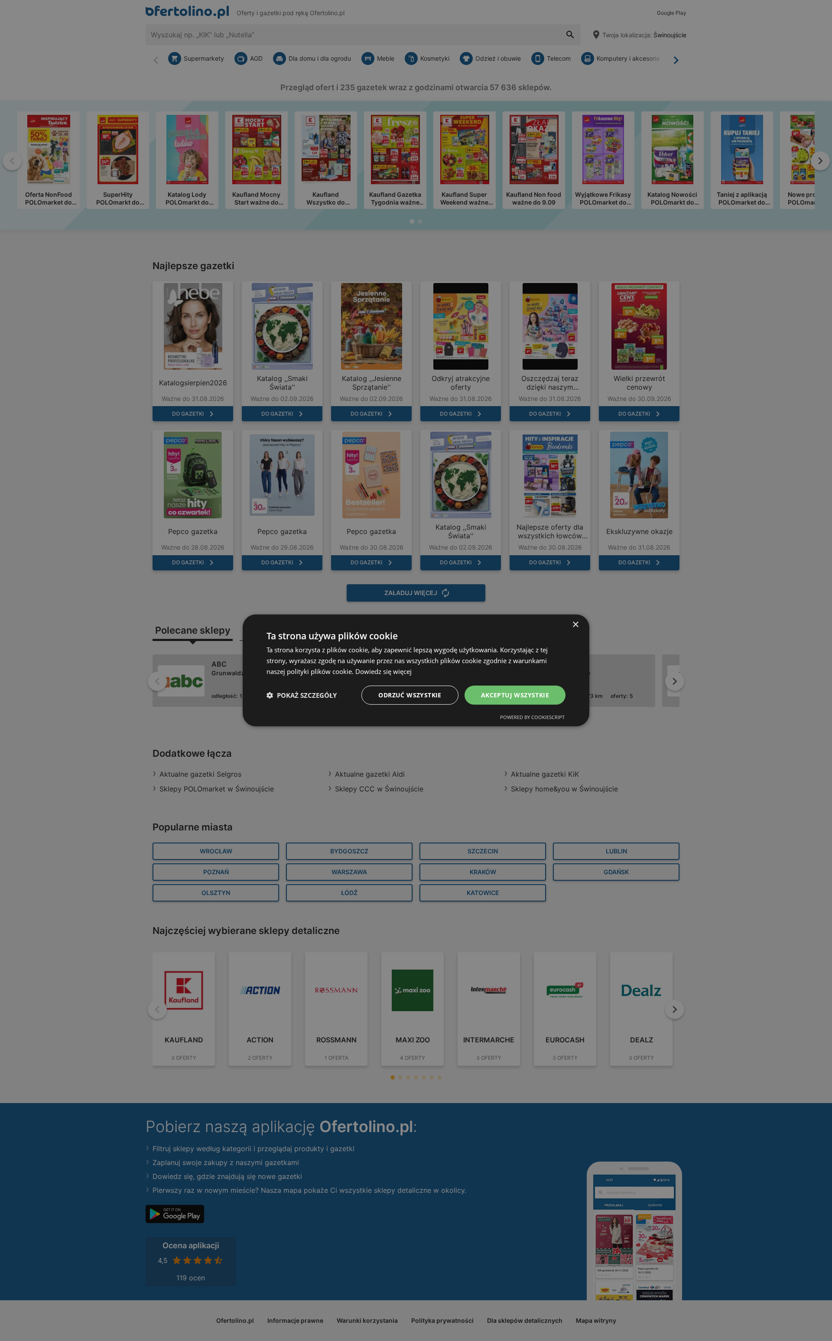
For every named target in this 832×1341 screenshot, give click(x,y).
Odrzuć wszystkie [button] (409, 694)
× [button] (575, 625)
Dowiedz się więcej (383, 671)
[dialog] (416, 670)
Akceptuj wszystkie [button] (515, 694)
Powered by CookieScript (532, 717)
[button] (301, 695)
